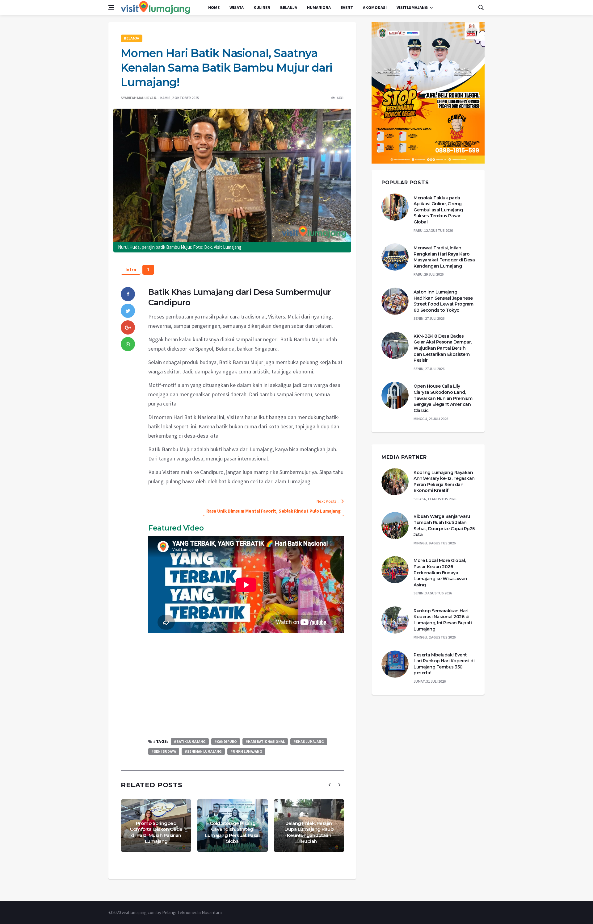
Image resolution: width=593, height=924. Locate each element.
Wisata (236, 7)
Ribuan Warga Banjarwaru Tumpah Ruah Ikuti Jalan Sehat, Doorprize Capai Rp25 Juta (444, 525)
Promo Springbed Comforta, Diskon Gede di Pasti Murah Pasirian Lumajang (156, 832)
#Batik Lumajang (190, 741)
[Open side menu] (111, 7)
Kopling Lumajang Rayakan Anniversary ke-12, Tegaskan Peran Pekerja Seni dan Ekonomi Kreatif (444, 481)
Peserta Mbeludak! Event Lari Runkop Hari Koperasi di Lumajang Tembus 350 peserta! (444, 664)
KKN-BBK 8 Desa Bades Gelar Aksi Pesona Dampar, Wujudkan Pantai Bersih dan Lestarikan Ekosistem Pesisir (443, 348)
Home (214, 7)
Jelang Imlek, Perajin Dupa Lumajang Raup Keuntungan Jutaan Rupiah (308, 832)
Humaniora (319, 7)
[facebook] (128, 294)
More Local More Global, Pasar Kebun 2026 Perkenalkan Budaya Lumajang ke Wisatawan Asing (440, 572)
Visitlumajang (412, 7)
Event (347, 7)
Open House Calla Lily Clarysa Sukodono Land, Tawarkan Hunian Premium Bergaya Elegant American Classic (443, 398)
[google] (128, 327)
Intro (130, 270)
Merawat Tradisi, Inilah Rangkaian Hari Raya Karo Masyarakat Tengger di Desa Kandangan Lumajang (444, 257)
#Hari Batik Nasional (265, 741)
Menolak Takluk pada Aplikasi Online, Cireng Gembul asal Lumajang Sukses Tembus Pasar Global (438, 210)
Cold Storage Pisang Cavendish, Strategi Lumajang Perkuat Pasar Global (232, 832)
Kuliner (262, 7)
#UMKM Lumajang (246, 751)
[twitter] (128, 311)
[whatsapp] (128, 344)
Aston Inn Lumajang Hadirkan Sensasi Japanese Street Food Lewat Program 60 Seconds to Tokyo (443, 301)
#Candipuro (225, 741)
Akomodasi (375, 7)
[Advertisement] (246, 685)
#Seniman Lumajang (203, 751)
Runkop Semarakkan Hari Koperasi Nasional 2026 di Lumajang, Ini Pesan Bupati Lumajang (443, 620)
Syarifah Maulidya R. (139, 97)
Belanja (288, 7)
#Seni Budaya (163, 751)
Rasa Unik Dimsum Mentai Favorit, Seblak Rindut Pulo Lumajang (273, 511)
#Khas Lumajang (308, 741)
